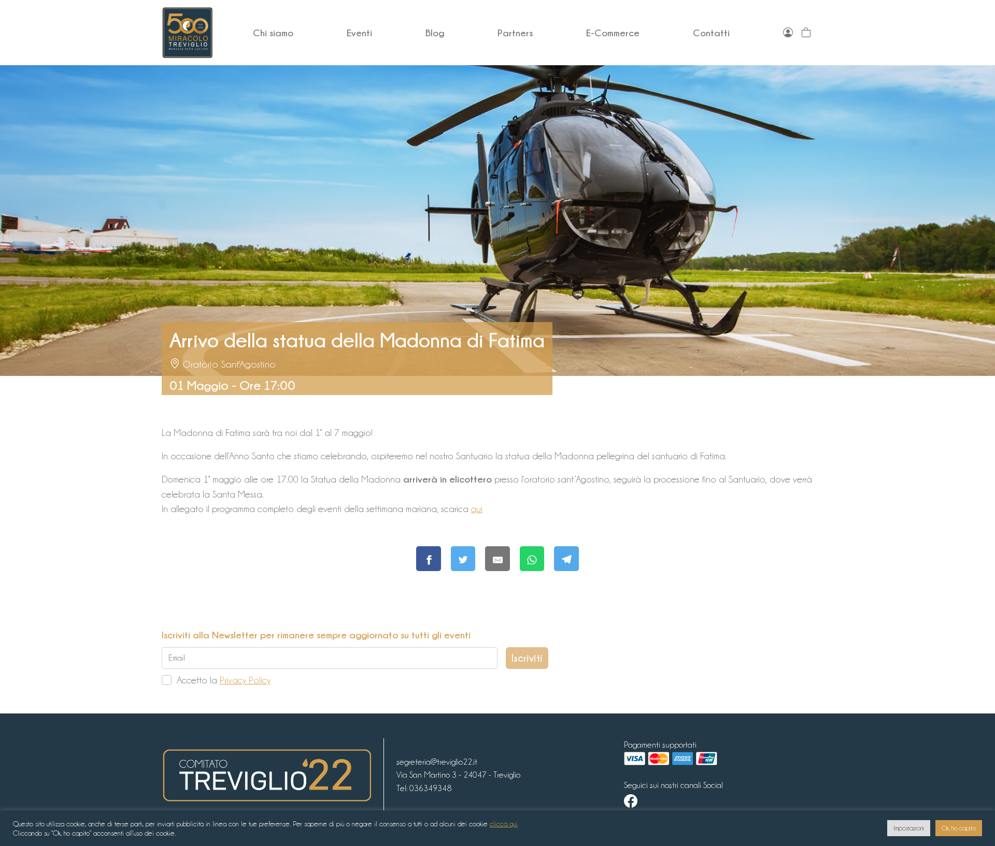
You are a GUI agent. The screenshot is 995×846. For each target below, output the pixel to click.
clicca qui (503, 823)
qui (476, 509)
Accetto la (224, 680)
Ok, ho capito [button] (959, 828)
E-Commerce (612, 32)
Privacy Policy (245, 680)
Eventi (359, 32)
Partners (515, 32)
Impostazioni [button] (908, 828)
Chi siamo (273, 32)
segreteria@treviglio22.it (436, 761)
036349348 (430, 788)
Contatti (711, 32)
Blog (434, 32)
